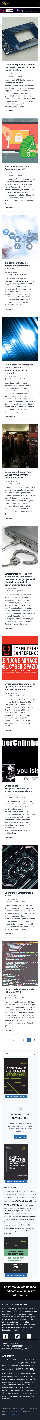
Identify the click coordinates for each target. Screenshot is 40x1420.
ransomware (23, 1222)
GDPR (6, 1213)
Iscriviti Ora (20, 1137)
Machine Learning (12, 1219)
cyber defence (12, 1197)
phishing (31, 1219)
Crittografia (18, 1194)
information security (26, 1213)
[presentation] (20, 39)
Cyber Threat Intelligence (27, 1205)
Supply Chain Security (20, 1231)
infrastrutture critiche (11, 1217)
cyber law (29, 1197)
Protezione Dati (14, 1222)
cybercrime (27, 1194)
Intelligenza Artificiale (27, 1216)
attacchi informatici (10, 1191)
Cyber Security (26, 1200)
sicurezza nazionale (19, 1228)
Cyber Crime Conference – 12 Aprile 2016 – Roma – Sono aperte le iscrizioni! (20, 687)
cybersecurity (11, 1204)
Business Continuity (22, 1191)
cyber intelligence (21, 1197)
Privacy (6, 1222)
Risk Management (19, 1390)
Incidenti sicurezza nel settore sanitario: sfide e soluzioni (17, 266)
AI (4, 1191)
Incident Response (14, 1213)
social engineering (29, 1228)
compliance (12, 1194)
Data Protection (9, 1211)
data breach (23, 1208)
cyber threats (8, 1208)
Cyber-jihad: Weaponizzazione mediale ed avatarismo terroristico (18, 788)
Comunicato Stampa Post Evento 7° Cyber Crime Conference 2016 (18, 475)
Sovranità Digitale (8, 1231)
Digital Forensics (21, 1211)
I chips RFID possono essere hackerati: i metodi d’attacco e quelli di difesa (20, 67)
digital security (31, 1211)
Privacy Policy (14, 1414)
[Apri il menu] (38, 3)
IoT (5, 1219)
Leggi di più (10, 111)
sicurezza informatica (12, 1393)
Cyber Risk (13, 1201)
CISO (30, 1191)
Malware (21, 1219)
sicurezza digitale (15, 1225)
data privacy (31, 1208)
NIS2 (26, 1219)
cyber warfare (16, 1208)
